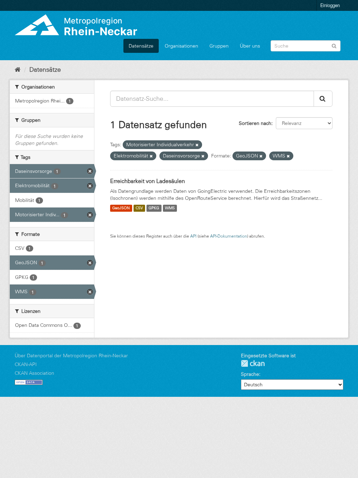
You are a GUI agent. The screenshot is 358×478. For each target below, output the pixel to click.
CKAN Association (34, 373)
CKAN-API (26, 364)
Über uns (250, 46)
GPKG (154, 208)
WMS (170, 208)
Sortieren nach (255, 123)
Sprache (250, 374)
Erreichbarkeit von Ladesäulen (147, 180)
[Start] (18, 69)
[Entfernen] (197, 144)
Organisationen (181, 46)
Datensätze (141, 46)
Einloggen (330, 5)
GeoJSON (121, 208)
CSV (139, 208)
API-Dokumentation (228, 236)
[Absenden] (334, 45)
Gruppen (219, 46)
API (193, 236)
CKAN (253, 363)
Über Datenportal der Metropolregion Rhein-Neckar (71, 355)
